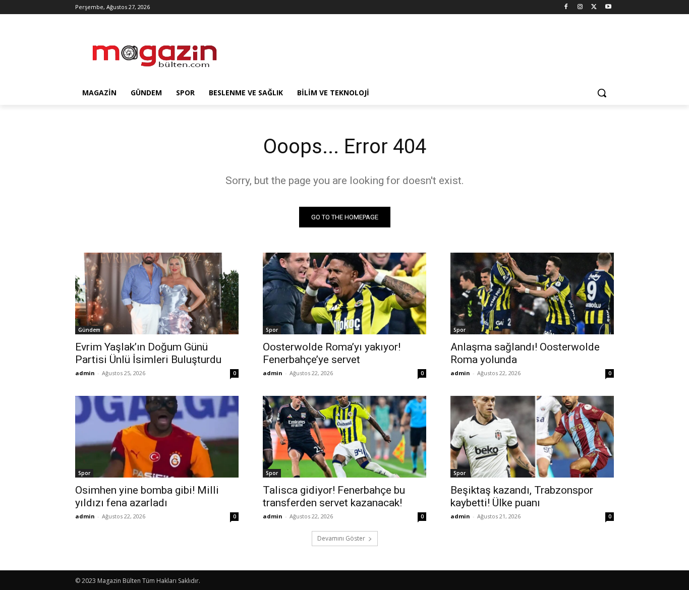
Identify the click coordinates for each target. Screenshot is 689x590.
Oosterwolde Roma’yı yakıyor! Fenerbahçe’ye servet (331, 353)
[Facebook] (566, 7)
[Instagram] (580, 7)
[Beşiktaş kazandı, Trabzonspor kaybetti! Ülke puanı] (532, 437)
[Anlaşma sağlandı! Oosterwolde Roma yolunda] (532, 293)
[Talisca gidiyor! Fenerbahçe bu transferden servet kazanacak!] (344, 437)
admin (85, 373)
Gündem (89, 329)
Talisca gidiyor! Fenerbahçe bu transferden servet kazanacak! (334, 496)
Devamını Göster (341, 538)
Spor (272, 329)
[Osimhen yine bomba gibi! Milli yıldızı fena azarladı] (157, 437)
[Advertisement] (420, 51)
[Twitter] (594, 7)
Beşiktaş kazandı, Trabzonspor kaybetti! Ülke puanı (521, 496)
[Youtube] (608, 7)
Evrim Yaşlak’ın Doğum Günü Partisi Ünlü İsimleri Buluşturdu (148, 353)
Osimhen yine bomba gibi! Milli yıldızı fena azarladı (147, 496)
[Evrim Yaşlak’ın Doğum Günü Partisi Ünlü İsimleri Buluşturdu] (157, 293)
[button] (602, 93)
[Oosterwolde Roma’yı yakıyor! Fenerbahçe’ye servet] (344, 293)
